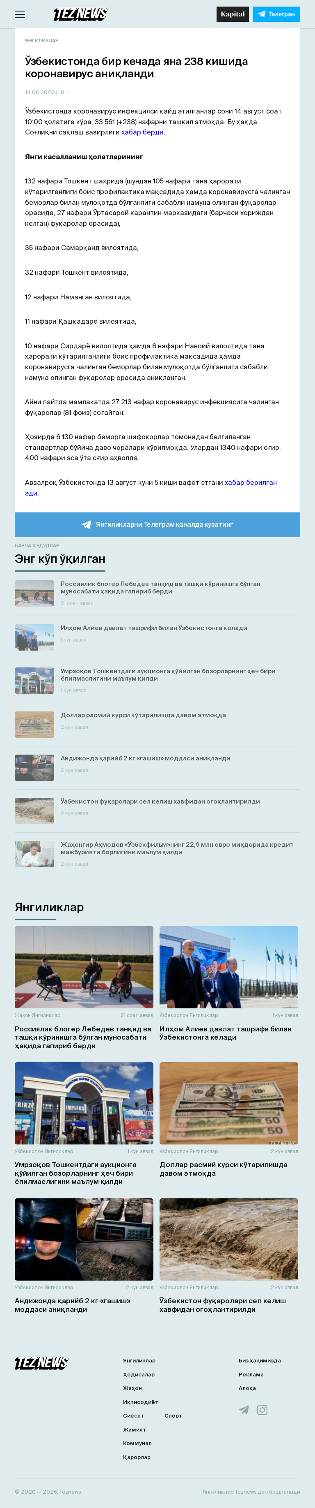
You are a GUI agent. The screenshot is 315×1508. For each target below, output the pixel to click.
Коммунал (137, 1443)
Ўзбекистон (174, 1015)
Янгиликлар (42, 40)
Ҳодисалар (139, 1374)
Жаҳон (23, 1015)
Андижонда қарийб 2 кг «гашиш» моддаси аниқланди (72, 1305)
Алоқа (247, 1388)
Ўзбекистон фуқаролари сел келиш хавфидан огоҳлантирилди (223, 1305)
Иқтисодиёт (140, 1402)
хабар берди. (143, 132)
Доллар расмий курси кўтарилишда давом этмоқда (224, 1169)
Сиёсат (133, 1416)
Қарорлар (137, 1457)
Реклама (251, 1374)
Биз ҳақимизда (260, 1360)
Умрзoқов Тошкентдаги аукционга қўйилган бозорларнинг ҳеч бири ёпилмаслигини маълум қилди (76, 1173)
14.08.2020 (40, 92)
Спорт (173, 1416)
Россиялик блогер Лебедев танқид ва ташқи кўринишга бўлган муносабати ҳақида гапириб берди (83, 1037)
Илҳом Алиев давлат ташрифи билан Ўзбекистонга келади (226, 1033)
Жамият (134, 1430)
